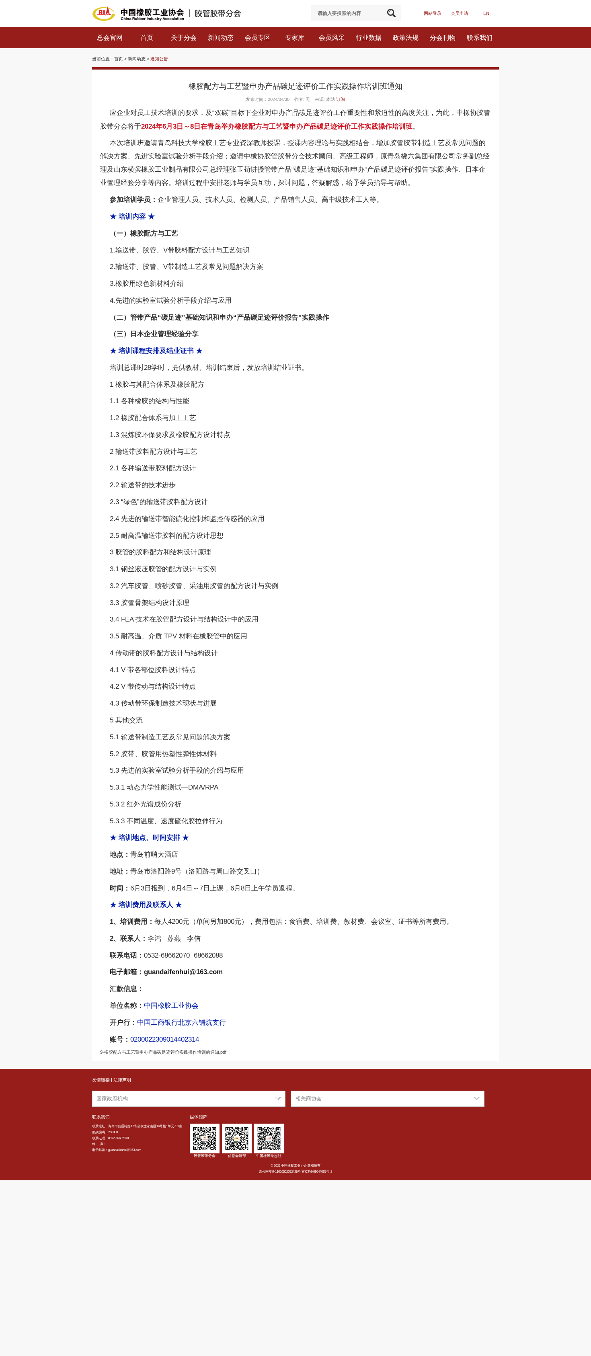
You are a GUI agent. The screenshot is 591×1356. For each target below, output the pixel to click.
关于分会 (184, 37)
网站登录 (432, 13)
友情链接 (101, 1079)
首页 (147, 37)
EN (486, 13)
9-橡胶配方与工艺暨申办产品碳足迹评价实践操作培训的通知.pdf (163, 1052)
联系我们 (480, 37)
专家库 (295, 37)
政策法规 (406, 37)
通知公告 (159, 58)
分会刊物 (443, 37)
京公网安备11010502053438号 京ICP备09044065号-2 (295, 1171)
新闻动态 (221, 37)
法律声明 (122, 1079)
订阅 (340, 99)
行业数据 (369, 37)
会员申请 (459, 13)
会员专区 (258, 37)
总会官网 (110, 37)
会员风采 (332, 37)
